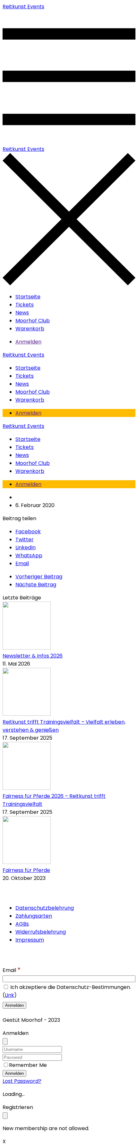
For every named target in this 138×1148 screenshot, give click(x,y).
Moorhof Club (32, 320)
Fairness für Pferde (26, 870)
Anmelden (28, 341)
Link (9, 995)
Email (12, 970)
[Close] (5, 1041)
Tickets (24, 304)
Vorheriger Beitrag (38, 576)
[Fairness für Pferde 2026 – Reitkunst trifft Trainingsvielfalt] (27, 788)
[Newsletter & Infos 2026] (27, 647)
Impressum (29, 940)
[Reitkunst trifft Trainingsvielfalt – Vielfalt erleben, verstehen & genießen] (27, 714)
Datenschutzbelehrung (44, 908)
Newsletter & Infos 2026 (33, 655)
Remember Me (28, 1065)
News (22, 312)
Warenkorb (29, 328)
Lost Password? (22, 1081)
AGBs (22, 924)
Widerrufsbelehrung (40, 932)
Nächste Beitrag (35, 584)
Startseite (27, 296)
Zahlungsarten (33, 916)
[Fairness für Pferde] (27, 862)
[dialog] (69, 1117)
